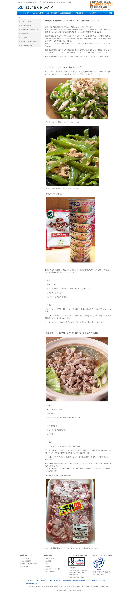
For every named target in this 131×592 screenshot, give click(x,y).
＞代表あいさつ (49, 558)
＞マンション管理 (25, 558)
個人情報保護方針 (26, 45)
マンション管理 (26, 21)
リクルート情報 (100, 580)
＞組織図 (47, 566)
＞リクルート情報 (49, 571)
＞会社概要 (47, 561)
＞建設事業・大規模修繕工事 (28, 563)
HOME (19, 18)
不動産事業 (24, 33)
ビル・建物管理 (26, 25)
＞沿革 (46, 563)
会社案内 (24, 37)
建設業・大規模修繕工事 (63, 580)
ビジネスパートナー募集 (29, 41)
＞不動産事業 (24, 566)
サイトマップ (107, 9)
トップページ (30, 580)
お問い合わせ (96, 9)
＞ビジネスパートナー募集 (52, 569)
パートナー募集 (90, 580)
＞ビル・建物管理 (25, 561)
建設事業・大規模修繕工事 (29, 29)
